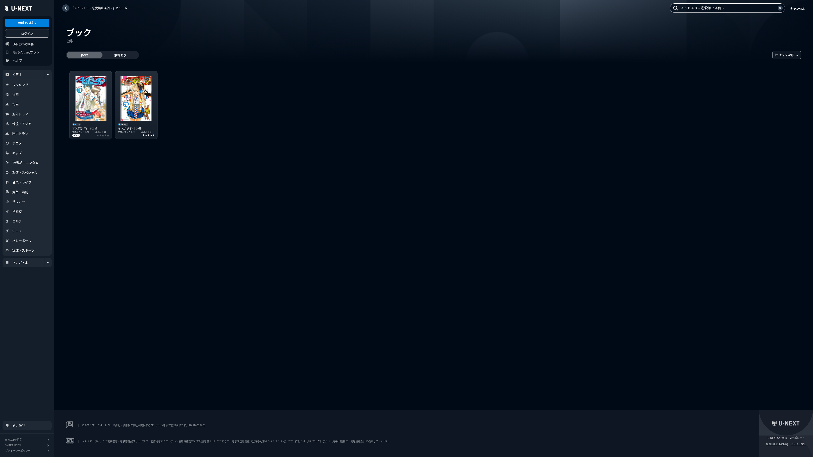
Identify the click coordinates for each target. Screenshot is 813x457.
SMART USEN (13, 445)
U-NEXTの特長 (23, 44)
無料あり (120, 55)
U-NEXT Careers (777, 437)
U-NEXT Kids (798, 444)
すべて (84, 55)
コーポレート (797, 437)
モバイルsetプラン (26, 52)
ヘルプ (17, 60)
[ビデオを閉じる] (48, 74)
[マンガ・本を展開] (48, 262)
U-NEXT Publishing (777, 444)
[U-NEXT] (18, 8)
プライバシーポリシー (17, 450)
